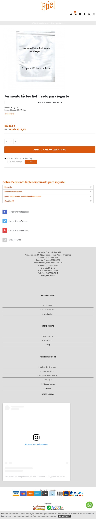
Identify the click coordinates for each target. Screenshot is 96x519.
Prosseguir (64, 516)
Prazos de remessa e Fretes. (48, 376)
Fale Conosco (48, 336)
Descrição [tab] (8, 187)
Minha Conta (48, 340)
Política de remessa (48, 384)
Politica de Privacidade (48, 367)
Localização (48, 314)
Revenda (48, 388)
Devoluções (48, 380)
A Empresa (48, 305)
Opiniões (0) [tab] (9, 201)
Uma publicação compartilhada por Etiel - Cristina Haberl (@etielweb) (32, 477)
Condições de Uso (48, 371)
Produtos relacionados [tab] (13, 192)
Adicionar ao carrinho (50, 149)
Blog (48, 345)
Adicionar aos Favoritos (51, 102)
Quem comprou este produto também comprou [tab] (22, 196)
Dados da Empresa (48, 310)
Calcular (31, 162)
